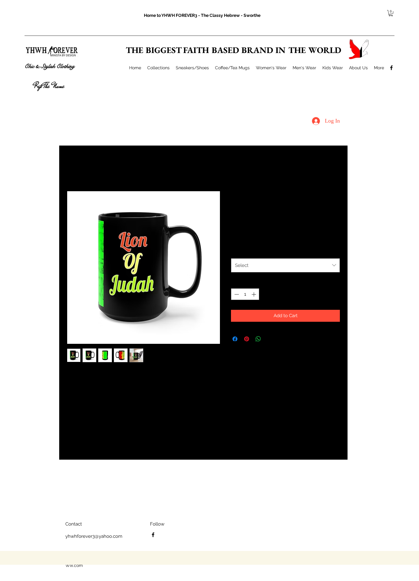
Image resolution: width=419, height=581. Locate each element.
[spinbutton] (245, 294)
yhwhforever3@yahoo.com (93, 536)
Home (73, 168)
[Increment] (254, 294)
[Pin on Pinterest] (246, 339)
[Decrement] (236, 294)
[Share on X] (270, 339)
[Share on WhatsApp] (258, 339)
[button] (390, 13)
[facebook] (391, 68)
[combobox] (285, 265)
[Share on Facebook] (235, 339)
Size (236, 251)
